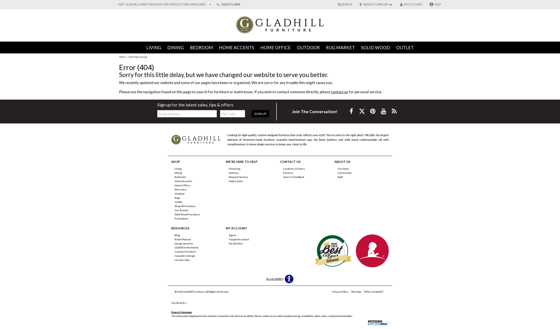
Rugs (177, 197)
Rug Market (340, 47)
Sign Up (260, 114)
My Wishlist (236, 243)
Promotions (182, 218)
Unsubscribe (182, 260)
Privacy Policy (340, 291)
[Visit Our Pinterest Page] (373, 111)
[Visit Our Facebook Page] (351, 111)
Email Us (288, 172)
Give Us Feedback (293, 177)
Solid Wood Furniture (187, 214)
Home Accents (236, 47)
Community (345, 172)
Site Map (356, 291)
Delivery (234, 172)
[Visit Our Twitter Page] (362, 111)
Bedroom (201, 47)
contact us (339, 92)
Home (122, 56)
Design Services (184, 243)
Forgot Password (239, 239)
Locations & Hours (294, 168)
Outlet (405, 47)
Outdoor (308, 47)
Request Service (238, 177)
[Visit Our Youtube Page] (384, 111)
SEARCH (346, 4)
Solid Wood (375, 47)
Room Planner (183, 239)
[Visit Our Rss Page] (394, 111)
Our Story (343, 168)
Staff (340, 177)
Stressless (181, 189)
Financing (234, 168)
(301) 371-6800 (230, 4)
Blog (177, 235)
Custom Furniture (185, 251)
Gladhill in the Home (186, 247)
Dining (175, 47)
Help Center (236, 181)
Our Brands (181, 210)
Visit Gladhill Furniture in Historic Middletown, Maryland (162, 4)
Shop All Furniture (185, 206)
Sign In (232, 235)
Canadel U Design (185, 255)
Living (153, 47)
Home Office (275, 47)
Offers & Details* (374, 291)
